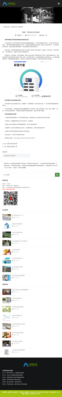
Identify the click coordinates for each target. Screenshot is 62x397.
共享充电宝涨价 (16, 249)
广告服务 (21, 392)
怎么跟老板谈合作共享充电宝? (19, 241)
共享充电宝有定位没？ (17, 258)
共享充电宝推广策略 (17, 267)
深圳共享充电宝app (17, 315)
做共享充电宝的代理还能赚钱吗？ (20, 289)
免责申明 (10, 392)
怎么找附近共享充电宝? (10, 155)
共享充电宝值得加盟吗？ (18, 307)
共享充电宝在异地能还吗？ (19, 350)
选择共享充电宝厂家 (12, 146)
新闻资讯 (20, 27)
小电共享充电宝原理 (17, 232)
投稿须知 (26, 392)
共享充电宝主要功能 (17, 341)
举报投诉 (5, 392)
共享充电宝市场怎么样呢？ (19, 324)
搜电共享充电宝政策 (17, 224)
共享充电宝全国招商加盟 (18, 275)
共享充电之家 (13, 27)
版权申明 (15, 392)
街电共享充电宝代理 (12, 143)
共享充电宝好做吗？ (17, 298)
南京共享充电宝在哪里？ (18, 332)
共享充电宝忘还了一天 (17, 215)
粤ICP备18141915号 (35, 393)
